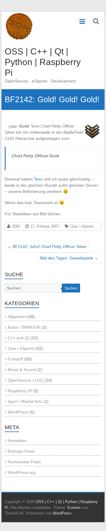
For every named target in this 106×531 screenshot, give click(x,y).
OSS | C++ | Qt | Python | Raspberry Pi (43, 62)
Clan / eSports (81, 226)
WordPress (18, 412)
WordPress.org (22, 472)
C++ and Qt (18, 337)
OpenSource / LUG (25, 380)
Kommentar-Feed (24, 461)
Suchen (71, 288)
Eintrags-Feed (21, 451)
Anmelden (17, 440)
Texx (39, 179)
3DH (16, 226)
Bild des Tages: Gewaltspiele (69, 258)
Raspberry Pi (20, 390)
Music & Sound (22, 369)
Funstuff (15, 359)
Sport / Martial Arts (25, 401)
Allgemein (17, 316)
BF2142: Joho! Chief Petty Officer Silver (47, 246)
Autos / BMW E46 (24, 327)
